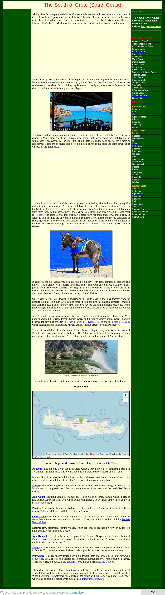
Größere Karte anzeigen (43, 457)
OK (153, 592)
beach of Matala (120, 321)
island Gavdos (106, 561)
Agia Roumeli (40, 536)
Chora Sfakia (39, 516)
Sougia (36, 547)
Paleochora (38, 555)
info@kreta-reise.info (93, 578)
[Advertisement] (17, 58)
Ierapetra (39, 214)
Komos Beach (95, 321)
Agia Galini (38, 496)
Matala (36, 485)
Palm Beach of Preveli (94, 333)
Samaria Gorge (74, 561)
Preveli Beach (66, 321)
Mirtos (35, 477)
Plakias (83, 321)
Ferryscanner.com (151, 26)
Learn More (77, 592)
